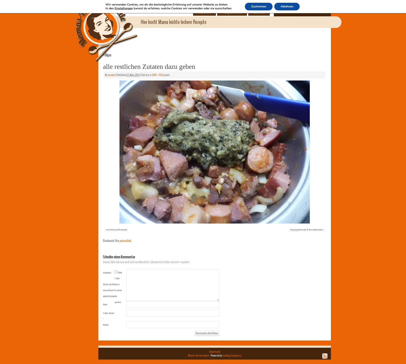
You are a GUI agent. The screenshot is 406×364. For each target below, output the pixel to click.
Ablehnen (287, 6)
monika (111, 75)
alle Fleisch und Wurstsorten (117, 229)
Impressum (214, 351)
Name (105, 304)
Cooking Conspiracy (231, 355)
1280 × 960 (157, 75)
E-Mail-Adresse (108, 315)
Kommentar (107, 272)
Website (105, 324)
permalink (125, 240)
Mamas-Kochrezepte (100, 26)
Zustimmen (258, 6)
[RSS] (325, 356)
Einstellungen (124, 8)
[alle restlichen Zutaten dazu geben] (214, 152)
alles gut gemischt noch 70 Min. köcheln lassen (306, 229)
